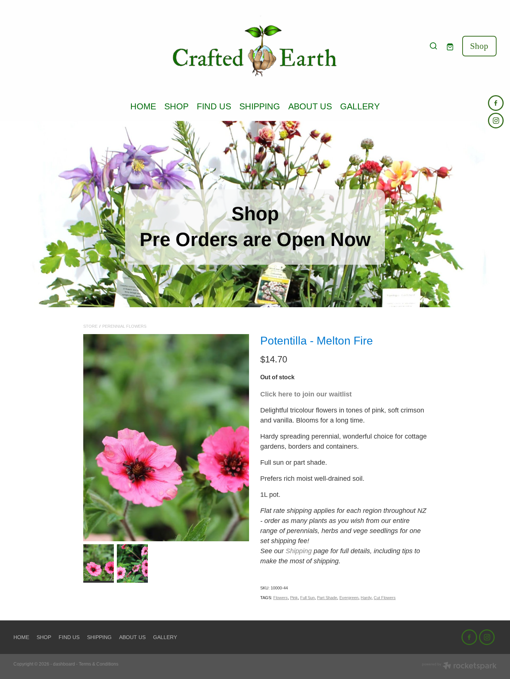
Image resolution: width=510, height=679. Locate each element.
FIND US (214, 106)
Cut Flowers (385, 597)
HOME (143, 106)
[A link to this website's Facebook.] (496, 103)
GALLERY (360, 106)
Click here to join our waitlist (306, 394)
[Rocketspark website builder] (459, 666)
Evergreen (348, 597)
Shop (479, 46)
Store (90, 326)
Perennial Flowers (124, 326)
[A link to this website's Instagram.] (496, 120)
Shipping (299, 551)
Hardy (366, 597)
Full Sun (307, 597)
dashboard (64, 664)
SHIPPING (259, 106)
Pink (294, 597)
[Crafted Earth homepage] (255, 46)
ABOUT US (310, 106)
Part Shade (327, 597)
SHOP (176, 106)
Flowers (280, 597)
